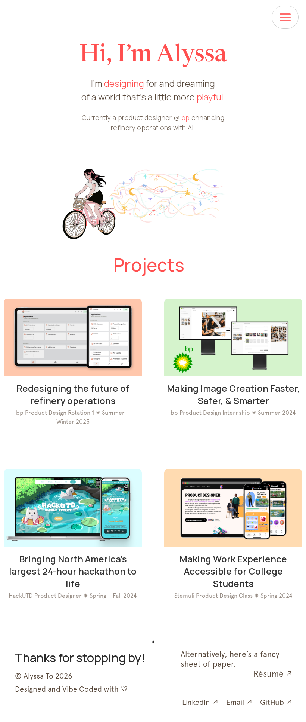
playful (210, 97)
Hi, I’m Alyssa (153, 56)
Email (239, 702)
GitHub (276, 702)
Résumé (273, 674)
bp (185, 117)
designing (124, 83)
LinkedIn (200, 702)
